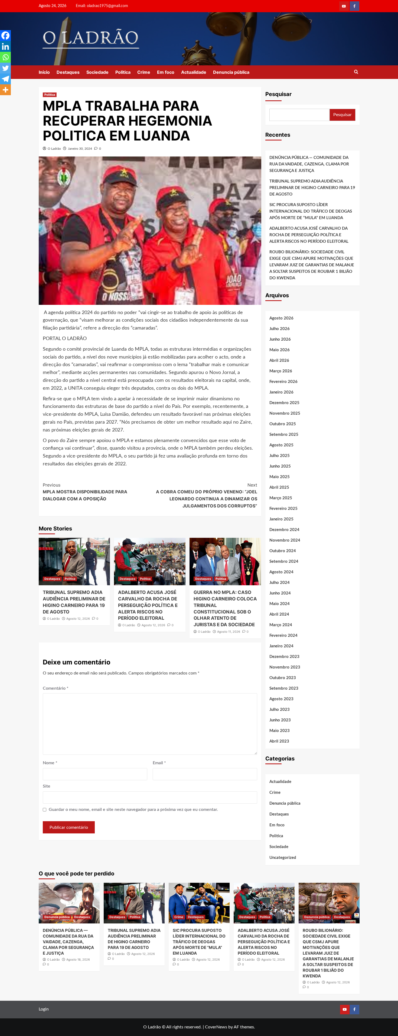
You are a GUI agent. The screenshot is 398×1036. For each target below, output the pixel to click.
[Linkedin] (5, 46)
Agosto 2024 (281, 572)
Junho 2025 (280, 466)
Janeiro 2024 (281, 646)
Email (159, 763)
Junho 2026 (280, 339)
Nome (50, 763)
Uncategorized (282, 858)
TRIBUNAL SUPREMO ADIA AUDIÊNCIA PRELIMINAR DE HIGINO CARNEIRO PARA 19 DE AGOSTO (312, 187)
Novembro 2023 (284, 667)
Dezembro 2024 (284, 530)
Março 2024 (280, 625)
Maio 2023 (279, 731)
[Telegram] (5, 78)
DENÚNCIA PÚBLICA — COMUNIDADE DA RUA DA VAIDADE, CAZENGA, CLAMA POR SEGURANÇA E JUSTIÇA (309, 164)
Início (44, 72)
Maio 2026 (279, 350)
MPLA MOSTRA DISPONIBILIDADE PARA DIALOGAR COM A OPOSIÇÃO (85, 491)
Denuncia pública (231, 72)
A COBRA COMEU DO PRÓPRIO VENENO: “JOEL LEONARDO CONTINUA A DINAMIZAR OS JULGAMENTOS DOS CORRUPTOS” (206, 495)
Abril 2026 (279, 361)
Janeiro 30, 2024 (80, 148)
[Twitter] (5, 68)
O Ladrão (54, 148)
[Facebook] (5, 35)
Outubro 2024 (282, 551)
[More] (5, 89)
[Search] (356, 72)
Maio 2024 (279, 604)
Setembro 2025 (283, 435)
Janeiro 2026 (281, 392)
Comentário (55, 688)
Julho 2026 (279, 329)
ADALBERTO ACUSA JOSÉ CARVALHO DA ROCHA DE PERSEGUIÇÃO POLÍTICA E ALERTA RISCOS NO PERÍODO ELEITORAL (148, 605)
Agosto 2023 (281, 699)
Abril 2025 (279, 487)
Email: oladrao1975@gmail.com (102, 6)
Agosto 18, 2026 (78, 959)
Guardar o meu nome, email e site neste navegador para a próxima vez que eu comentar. (133, 809)
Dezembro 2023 (284, 657)
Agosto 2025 (281, 445)
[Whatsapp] (5, 57)
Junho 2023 (280, 720)
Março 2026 (280, 371)
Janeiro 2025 (281, 519)
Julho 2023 (279, 710)
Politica (123, 72)
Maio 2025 (279, 477)
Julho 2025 (279, 456)
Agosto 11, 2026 (228, 632)
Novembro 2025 (284, 413)
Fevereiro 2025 (283, 509)
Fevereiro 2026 (283, 382)
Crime (143, 72)
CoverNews (216, 1027)
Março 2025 (280, 498)
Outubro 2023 (282, 678)
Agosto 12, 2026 (78, 619)
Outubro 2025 (282, 424)
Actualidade (193, 72)
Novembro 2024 (284, 540)
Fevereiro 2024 (283, 636)
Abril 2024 (279, 614)
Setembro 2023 (283, 688)
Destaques (68, 72)
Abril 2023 (279, 741)
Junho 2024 (280, 593)
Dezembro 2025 (284, 403)
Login (44, 1009)
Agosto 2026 (281, 318)
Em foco (165, 72)
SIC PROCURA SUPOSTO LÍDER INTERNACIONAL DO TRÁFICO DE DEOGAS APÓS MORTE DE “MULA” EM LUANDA (310, 211)
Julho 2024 (279, 583)
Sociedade (97, 72)
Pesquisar (278, 94)
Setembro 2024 (283, 561)
